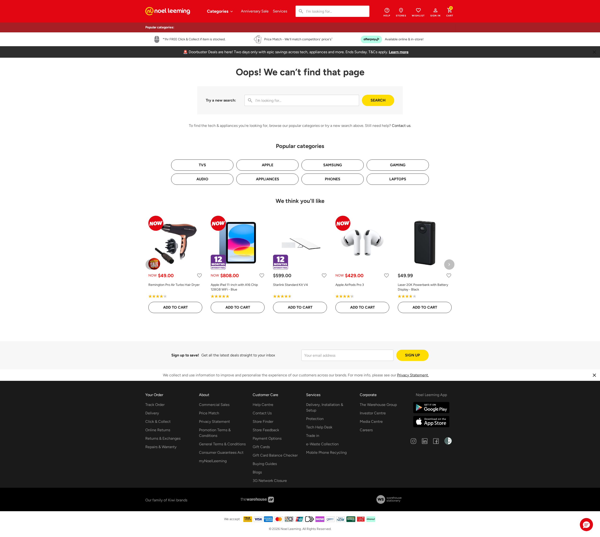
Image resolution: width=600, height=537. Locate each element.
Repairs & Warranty (160, 447)
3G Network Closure (270, 480)
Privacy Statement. (413, 375)
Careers (366, 430)
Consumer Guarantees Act (221, 452)
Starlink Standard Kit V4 (290, 285)
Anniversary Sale (255, 11)
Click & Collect (158, 421)
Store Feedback (266, 430)
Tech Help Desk (319, 427)
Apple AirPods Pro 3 (349, 285)
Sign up (412, 355)
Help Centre (263, 404)
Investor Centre (373, 413)
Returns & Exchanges (162, 438)
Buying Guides (265, 463)
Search (378, 100)
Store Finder (263, 421)
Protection (315, 418)
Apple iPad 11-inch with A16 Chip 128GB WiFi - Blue (234, 287)
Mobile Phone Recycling (326, 452)
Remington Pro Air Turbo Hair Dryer (174, 285)
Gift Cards (261, 447)
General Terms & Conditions (222, 444)
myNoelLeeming (213, 461)
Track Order (155, 404)
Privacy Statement (214, 421)
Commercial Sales (214, 404)
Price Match (209, 413)
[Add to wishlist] (199, 275)
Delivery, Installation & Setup (324, 407)
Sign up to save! (185, 355)
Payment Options (267, 438)
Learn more (399, 52)
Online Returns (157, 430)
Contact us (401, 125)
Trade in (312, 435)
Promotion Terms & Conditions (215, 433)
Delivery (152, 413)
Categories (218, 11)
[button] (435, 12)
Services (280, 11)
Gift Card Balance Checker (275, 455)
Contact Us (262, 413)
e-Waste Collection (322, 444)
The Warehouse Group (378, 404)
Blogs (257, 472)
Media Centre (371, 421)
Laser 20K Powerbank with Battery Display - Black (423, 287)
